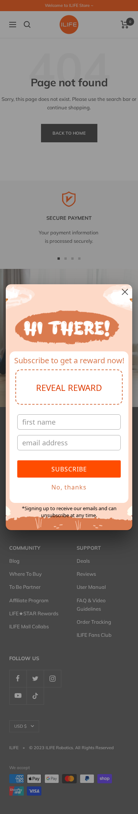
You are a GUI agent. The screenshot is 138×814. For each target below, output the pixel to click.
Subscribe (69, 469)
